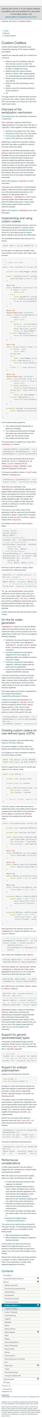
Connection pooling (11, 1298)
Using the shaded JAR (12, 1375)
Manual (6, 33)
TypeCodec (7, 119)
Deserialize (10, 133)
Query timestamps (11, 1345)
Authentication (9, 1292)
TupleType (9, 662)
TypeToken (26, 1044)
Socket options (9, 1355)
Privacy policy (16, 1397)
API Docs (6, 1382)
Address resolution (11, 1285)
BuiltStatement (14, 1237)
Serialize (9, 131)
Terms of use (24, 1397)
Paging (7, 1339)
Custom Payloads (10, 1312)
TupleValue (18, 664)
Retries (7, 1352)
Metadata (7, 1322)
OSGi (6, 1335)
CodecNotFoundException (11, 696)
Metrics (7, 1325)
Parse (8, 138)
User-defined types (11, 1372)
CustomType (10, 669)
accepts (18, 1196)
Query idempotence (11, 1342)
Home (6, 31)
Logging (7, 1319)
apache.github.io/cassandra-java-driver (21, 16)
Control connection (11, 1302)
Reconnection (9, 1349)
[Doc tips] (4, 1395)
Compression (9, 1295)
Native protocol (9, 1329)
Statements (8, 1365)
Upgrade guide (8, 1379)
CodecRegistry (30, 187)
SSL (6, 1362)
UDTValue (17, 655)
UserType (9, 652)
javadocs (13, 181)
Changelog (7, 1275)
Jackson (29, 232)
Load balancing (10, 1315)
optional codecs (27, 101)
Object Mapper (9, 1332)
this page (19, 1027)
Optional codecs (11, 1308)
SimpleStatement (15, 1235)
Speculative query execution (14, 1359)
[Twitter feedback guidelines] (6, 1395)
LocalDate (16, 68)
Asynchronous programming (14, 1288)
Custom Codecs (12, 1305)
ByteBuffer (17, 672)
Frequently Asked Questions (13, 1278)
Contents (7, 1271)
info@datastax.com (7, 1391)
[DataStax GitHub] (8, 1395)
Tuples (6, 1369)
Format (8, 136)
